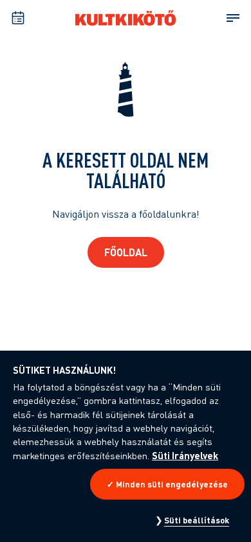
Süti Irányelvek (185, 455)
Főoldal (125, 252)
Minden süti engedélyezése (172, 484)
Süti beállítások (196, 520)
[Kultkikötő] (125, 18)
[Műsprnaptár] (18, 18)
